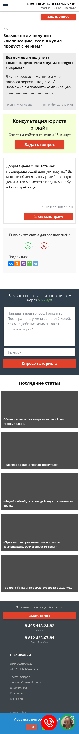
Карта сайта (18, 712)
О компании (18, 688)
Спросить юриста (51, 217)
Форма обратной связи (25, 682)
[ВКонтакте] (11, 263)
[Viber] (23, 263)
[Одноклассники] (17, 263)
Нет (32, 726)
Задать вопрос (58, 16)
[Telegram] (35, 263)
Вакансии (16, 699)
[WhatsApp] (29, 263)
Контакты (16, 693)
